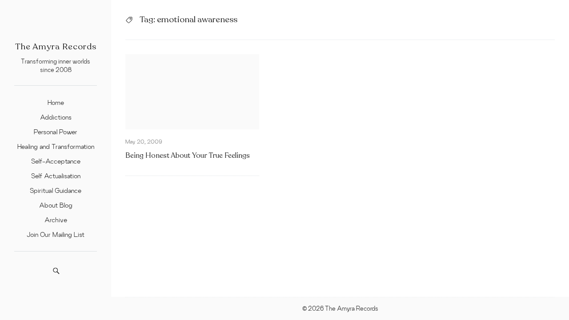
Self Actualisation (55, 176)
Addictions (56, 117)
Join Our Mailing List (55, 234)
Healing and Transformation (55, 146)
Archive (55, 220)
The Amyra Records (55, 46)
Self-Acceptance (55, 161)
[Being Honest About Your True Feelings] (192, 91)
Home (56, 102)
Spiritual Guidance (55, 190)
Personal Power (55, 132)
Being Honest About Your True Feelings (187, 155)
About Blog (55, 205)
